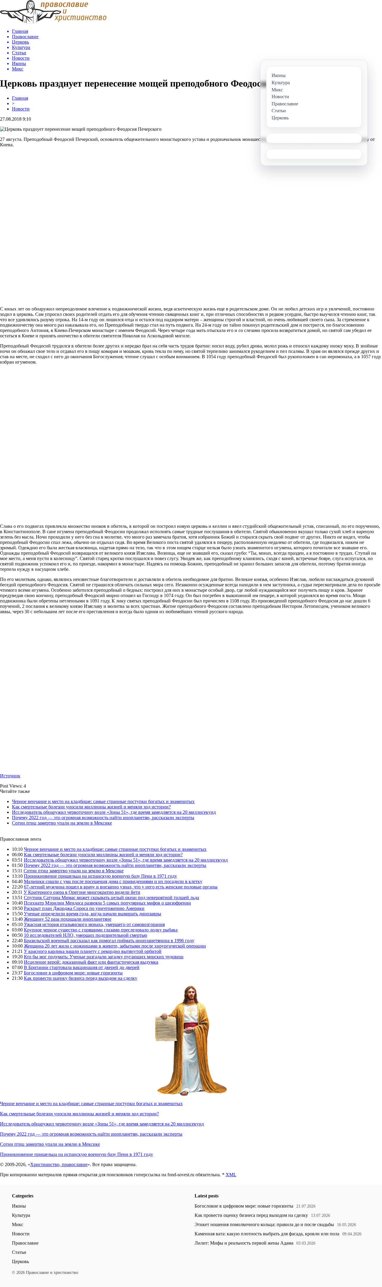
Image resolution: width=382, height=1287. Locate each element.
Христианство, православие (58, 1164)
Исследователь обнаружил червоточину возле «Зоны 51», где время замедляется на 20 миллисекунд (114, 812)
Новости (21, 108)
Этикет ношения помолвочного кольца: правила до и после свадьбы (264, 1224)
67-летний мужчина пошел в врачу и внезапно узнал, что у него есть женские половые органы (121, 886)
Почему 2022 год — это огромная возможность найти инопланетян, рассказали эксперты (103, 817)
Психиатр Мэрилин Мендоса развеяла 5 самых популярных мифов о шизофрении (107, 902)
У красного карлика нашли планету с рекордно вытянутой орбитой (92, 951)
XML (231, 1174)
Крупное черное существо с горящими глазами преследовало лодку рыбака (101, 929)
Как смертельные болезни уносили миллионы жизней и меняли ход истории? (91, 806)
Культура (21, 1215)
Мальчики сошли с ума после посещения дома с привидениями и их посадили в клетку (113, 881)
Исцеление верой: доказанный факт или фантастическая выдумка (91, 962)
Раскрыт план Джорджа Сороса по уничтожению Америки (84, 908)
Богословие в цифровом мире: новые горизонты (73, 972)
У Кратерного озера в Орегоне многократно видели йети (82, 892)
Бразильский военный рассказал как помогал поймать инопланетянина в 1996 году (109, 940)
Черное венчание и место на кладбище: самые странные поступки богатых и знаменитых (103, 801)
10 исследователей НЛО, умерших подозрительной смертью (85, 935)
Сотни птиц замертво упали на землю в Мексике (62, 822)
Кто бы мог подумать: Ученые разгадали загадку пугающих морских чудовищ (103, 956)
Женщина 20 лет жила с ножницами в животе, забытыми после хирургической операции (115, 945)
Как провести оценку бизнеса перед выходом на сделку (80, 978)
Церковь (20, 1261)
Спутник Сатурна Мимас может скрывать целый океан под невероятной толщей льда (111, 897)
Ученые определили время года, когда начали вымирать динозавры (92, 913)
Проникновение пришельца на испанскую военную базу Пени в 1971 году (100, 876)
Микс (17, 1224)
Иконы (19, 1205)
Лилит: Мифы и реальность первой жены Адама (244, 1243)
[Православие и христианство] (53, 22)
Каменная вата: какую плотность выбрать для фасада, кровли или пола (267, 1233)
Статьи (19, 1252)
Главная (20, 98)
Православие (25, 1243)
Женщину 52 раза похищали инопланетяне (67, 919)
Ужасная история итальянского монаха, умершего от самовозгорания (94, 924)
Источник (10, 775)
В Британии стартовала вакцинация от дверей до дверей (81, 967)
